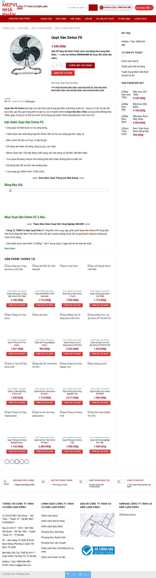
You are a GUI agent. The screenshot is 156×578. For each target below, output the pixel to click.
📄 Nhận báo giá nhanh (78, 291)
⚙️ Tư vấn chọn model (106, 305)
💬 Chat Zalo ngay (78, 319)
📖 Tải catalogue (50, 305)
